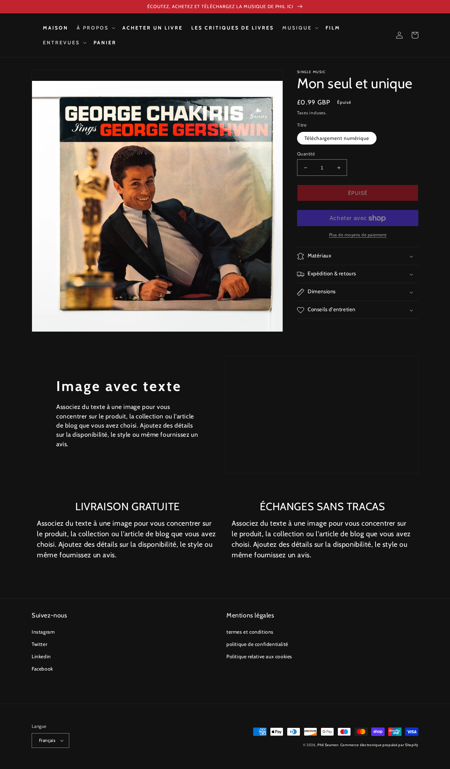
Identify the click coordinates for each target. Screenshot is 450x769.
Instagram (43, 632)
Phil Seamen (328, 745)
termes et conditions (250, 632)
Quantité (306, 153)
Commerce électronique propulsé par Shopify (379, 745)
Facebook (42, 669)
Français (47, 740)
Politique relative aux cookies (259, 656)
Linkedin (41, 656)
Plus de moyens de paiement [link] (358, 235)
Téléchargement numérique (336, 138)
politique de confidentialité (257, 644)
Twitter (39, 644)
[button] (95, 27)
